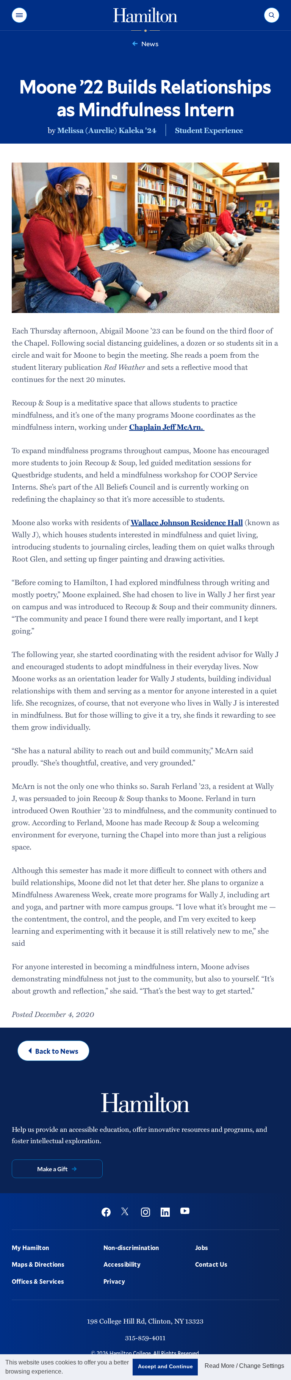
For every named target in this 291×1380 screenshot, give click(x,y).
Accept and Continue (165, 1366)
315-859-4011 (145, 1337)
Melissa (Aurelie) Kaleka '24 (106, 130)
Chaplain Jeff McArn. (167, 426)
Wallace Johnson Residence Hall (187, 522)
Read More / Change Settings (244, 1366)
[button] (19, 15)
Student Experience (209, 130)
